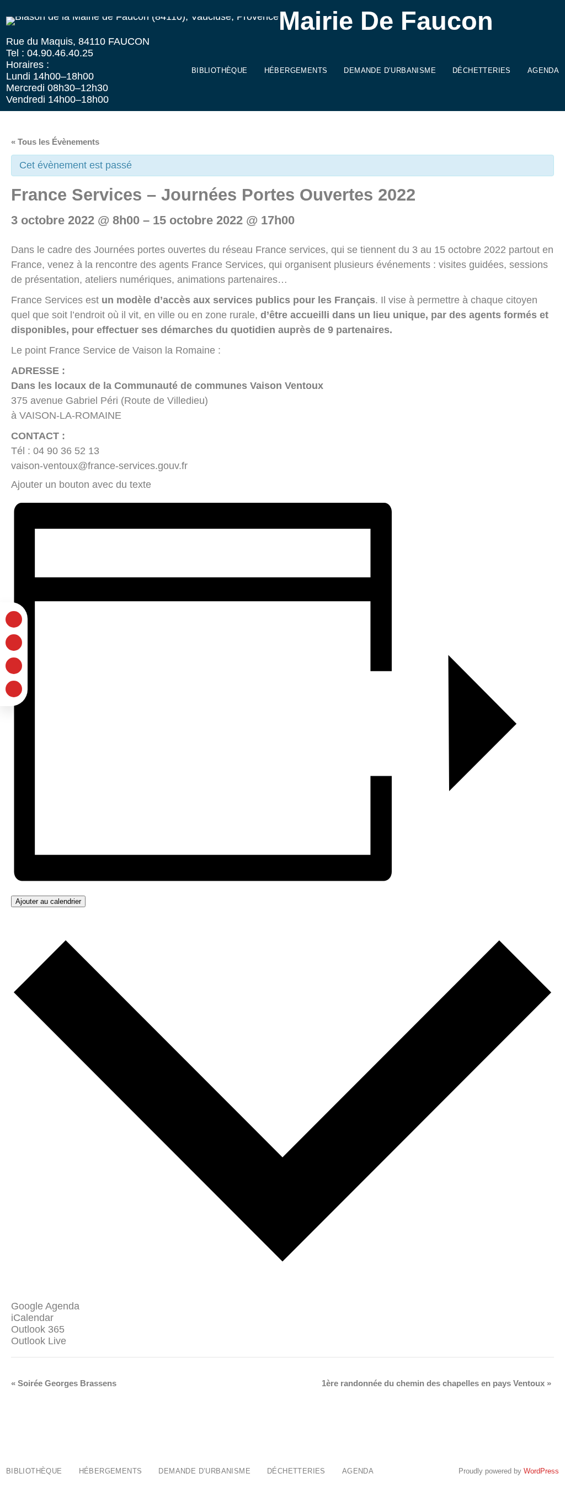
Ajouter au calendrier (48, 901)
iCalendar (32, 1317)
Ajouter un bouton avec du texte (81, 484)
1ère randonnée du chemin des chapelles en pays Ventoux (436, 1383)
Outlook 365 (38, 1329)
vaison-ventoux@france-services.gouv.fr (99, 465)
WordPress (541, 1471)
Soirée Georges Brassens (63, 1383)
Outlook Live (38, 1340)
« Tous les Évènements (55, 141)
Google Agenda (45, 1306)
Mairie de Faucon (386, 21)
